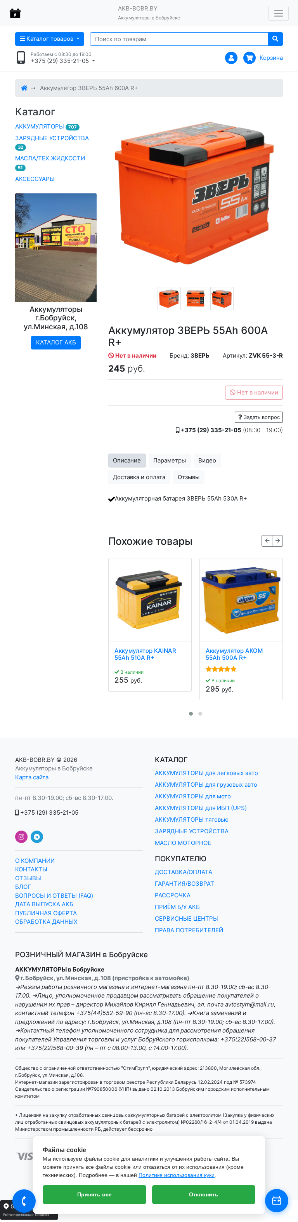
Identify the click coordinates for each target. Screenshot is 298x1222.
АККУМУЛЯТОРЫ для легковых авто (206, 773)
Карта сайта (32, 777)
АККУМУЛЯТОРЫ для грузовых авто (206, 784)
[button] (191, 714)
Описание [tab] (127, 460)
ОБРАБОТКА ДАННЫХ (46, 921)
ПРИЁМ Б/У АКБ (177, 907)
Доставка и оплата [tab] (139, 477)
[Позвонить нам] (24, 1201)
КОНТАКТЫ (31, 869)
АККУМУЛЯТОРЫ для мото (193, 796)
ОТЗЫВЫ (28, 878)
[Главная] (24, 88)
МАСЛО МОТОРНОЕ (183, 843)
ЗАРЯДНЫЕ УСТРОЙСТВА (52, 142)
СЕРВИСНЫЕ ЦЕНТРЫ (186, 918)
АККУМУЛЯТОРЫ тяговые (192, 819)
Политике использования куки (177, 1175)
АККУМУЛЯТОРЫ (46, 126)
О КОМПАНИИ (35, 860)
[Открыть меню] (278, 13)
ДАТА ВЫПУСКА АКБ (44, 904)
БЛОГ (23, 886)
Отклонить (203, 1194)
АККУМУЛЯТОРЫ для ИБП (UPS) (201, 808)
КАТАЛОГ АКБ (56, 342)
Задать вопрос (261, 417)
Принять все (94, 1194)
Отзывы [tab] (188, 477)
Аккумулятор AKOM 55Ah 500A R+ (234, 654)
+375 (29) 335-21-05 (48, 812)
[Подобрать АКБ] (276, 1200)
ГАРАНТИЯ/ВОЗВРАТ (184, 883)
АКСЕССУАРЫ (35, 179)
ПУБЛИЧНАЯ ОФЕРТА (46, 913)
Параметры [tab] (169, 460)
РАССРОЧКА (173, 895)
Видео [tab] (207, 460)
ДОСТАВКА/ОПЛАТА (183, 872)
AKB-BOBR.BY (35, 759)
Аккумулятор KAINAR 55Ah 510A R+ (145, 654)
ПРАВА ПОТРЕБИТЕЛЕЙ (189, 930)
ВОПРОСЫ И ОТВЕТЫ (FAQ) (54, 895)
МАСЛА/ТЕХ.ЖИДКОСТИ (50, 162)
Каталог (35, 112)
